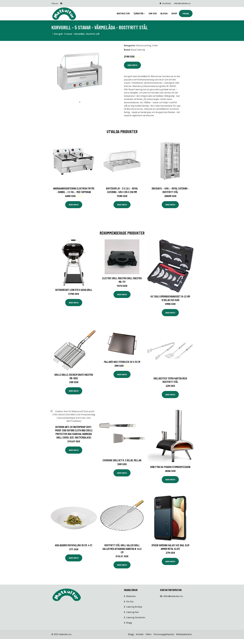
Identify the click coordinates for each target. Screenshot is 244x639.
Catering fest (132, 612)
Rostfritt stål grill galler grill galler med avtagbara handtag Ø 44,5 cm (122, 549)
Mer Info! (132, 65)
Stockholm (166, 3)
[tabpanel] (79, 71)
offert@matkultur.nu (182, 3)
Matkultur (123, 13)
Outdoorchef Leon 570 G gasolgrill (73, 289)
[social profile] (61, 3)
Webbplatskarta (184, 634)
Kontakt (139, 634)
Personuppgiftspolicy (164, 634)
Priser (186, 13)
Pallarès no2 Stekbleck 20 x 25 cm (122, 361)
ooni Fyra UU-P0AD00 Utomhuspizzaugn (170, 466)
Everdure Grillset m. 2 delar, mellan (122, 460)
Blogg (164, 13)
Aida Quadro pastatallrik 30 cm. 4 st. (74, 545)
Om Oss (130, 601)
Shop (174, 13)
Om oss (153, 13)
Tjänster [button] (138, 13)
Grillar (155, 45)
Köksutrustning (143, 45)
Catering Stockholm (135, 617)
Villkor (149, 634)
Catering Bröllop (134, 606)
